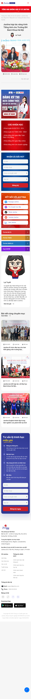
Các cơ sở (4, 564)
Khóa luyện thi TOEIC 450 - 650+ (15, 132)
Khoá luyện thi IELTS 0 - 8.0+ (13, 128)
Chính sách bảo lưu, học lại (18, 566)
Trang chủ (4, 15)
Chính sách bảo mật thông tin (18, 561)
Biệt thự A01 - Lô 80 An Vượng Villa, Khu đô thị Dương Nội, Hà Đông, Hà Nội (14, 535)
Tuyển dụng (4, 567)
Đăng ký (15, 185)
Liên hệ (3, 570)
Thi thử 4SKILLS (8, 243)
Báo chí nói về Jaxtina (14, 15)
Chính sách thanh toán (18, 571)
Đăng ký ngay (15, 509)
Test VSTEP (6, 249)
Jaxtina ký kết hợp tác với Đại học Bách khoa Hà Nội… (15, 385)
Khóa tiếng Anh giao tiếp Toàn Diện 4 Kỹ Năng (14, 136)
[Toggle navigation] (28, 3)
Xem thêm (4, 316)
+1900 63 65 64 (12, 589)
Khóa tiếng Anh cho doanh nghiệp (15, 144)
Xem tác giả (7, 304)
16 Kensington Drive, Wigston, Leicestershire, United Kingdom (13, 543)
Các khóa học (5, 561)
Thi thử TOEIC (7, 238)
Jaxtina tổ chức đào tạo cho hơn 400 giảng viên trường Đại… (14, 348)
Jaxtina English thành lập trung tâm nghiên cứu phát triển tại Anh (15, 422)
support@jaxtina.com (13, 586)
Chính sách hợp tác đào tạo (18, 576)
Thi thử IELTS (7, 232)
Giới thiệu (4, 558)
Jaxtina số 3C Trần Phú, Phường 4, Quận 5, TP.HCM (15, 549)
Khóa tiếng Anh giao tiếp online (14, 141)
